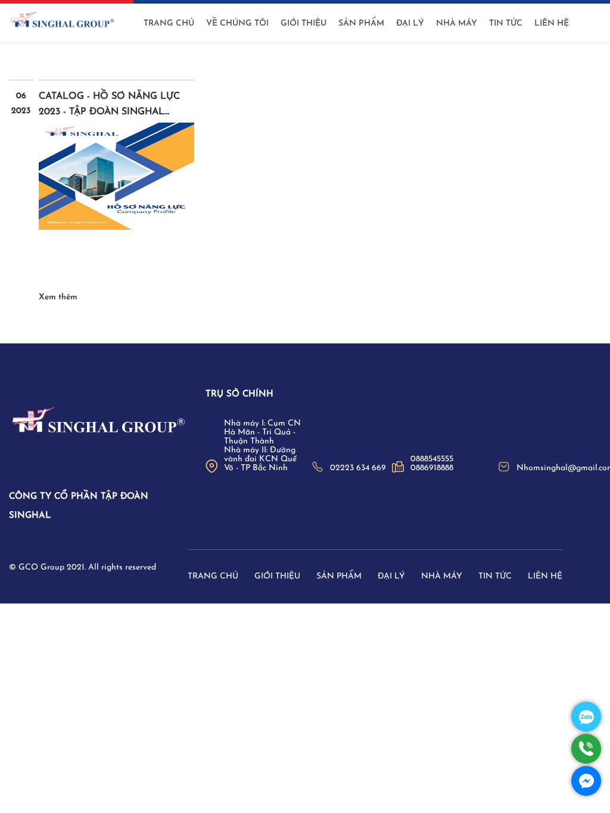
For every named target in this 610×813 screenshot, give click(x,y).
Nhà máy (456, 23)
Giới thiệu (303, 23)
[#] (98, 421)
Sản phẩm (361, 23)
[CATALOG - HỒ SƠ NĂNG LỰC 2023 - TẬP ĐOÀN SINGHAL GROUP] (116, 176)
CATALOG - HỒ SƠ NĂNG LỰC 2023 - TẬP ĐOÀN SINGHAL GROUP (109, 112)
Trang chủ (169, 23)
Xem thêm (58, 297)
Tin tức (505, 23)
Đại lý (410, 23)
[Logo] (62, 20)
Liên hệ (551, 23)
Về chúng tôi (237, 23)
